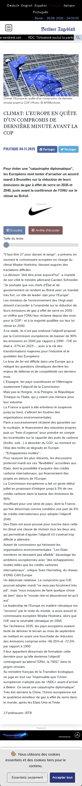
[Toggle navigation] (8, 27)
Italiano (69, 6)
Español (41, 6)
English (26, 6)
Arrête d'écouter (47, 230)
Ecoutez (16, 230)
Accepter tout (62, 777)
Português (41, 12)
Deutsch (13, 6)
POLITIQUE (10, 148)
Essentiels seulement (27, 777)
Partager (48, 149)
